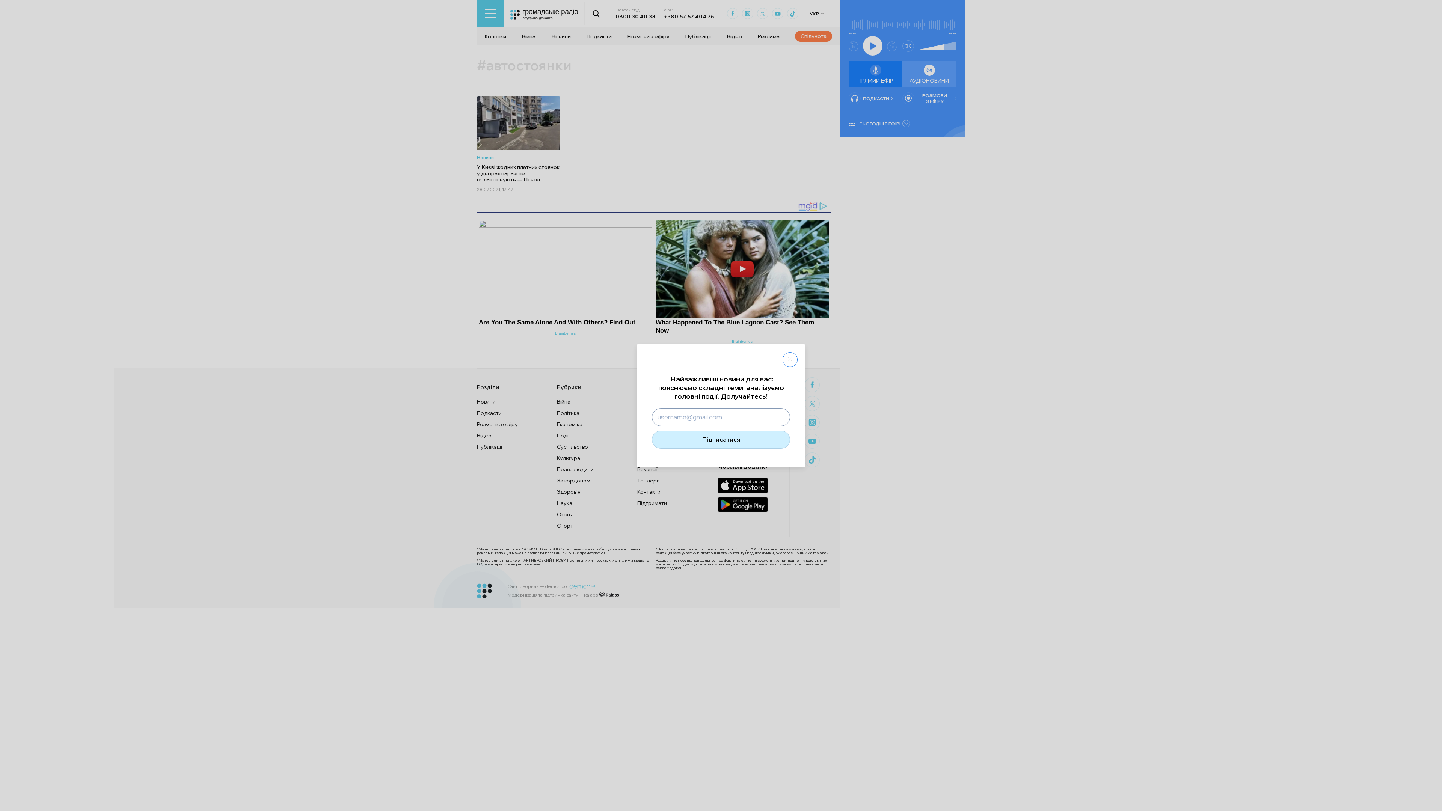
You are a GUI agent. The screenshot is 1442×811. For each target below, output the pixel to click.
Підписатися (721, 439)
